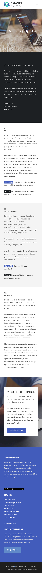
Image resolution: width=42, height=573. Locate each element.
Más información (10, 523)
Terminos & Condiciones (29, 569)
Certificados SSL (10, 505)
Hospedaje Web (9, 500)
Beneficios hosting (10, 514)
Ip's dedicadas (9, 508)
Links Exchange (9, 517)
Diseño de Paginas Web (12, 503)
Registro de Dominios (11, 511)
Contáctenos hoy (17, 430)
